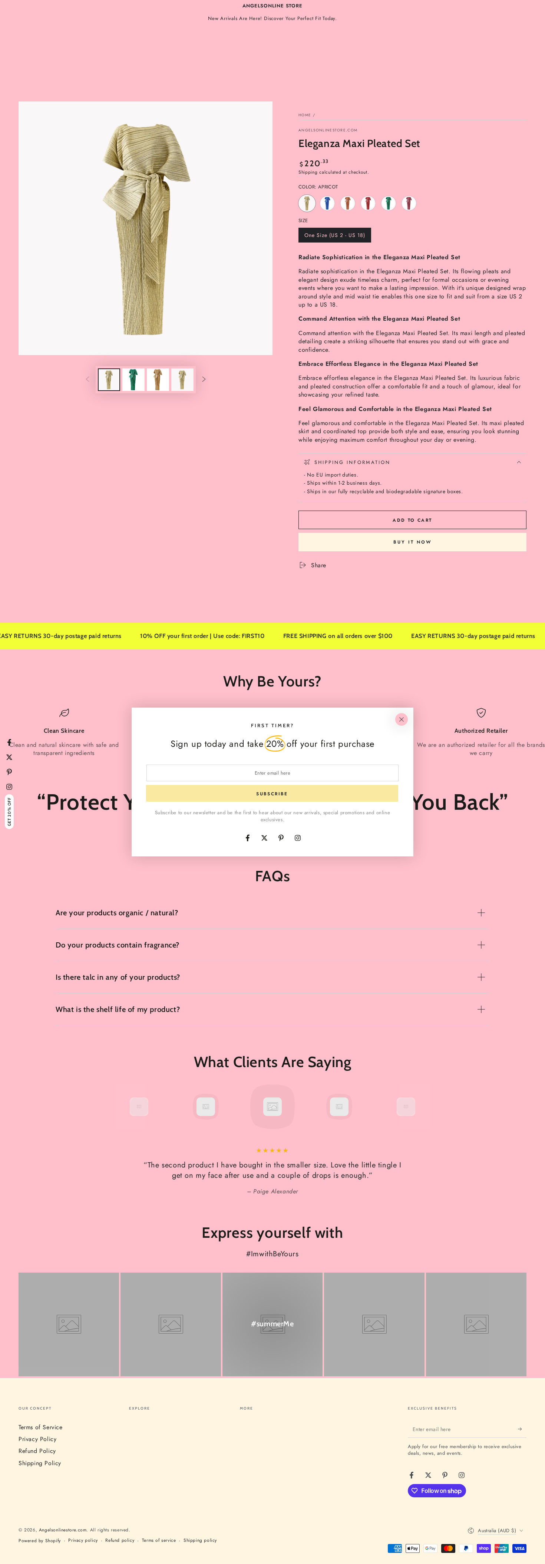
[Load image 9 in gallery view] (182, 379)
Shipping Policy (40, 1463)
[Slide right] (204, 379)
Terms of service (159, 1540)
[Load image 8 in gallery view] (158, 379)
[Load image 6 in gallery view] (133, 379)
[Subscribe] (522, 1429)
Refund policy (119, 1540)
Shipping (308, 172)
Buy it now (412, 542)
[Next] (422, 1106)
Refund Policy (37, 1451)
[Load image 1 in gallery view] (109, 379)
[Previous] (122, 1106)
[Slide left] (87, 379)
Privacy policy (83, 1540)
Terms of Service (41, 1427)
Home (304, 115)
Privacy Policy (37, 1439)
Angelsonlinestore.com (327, 130)
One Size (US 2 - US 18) (334, 237)
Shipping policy (200, 1540)
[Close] (401, 719)
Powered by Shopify (40, 1541)
